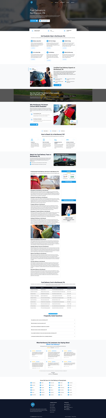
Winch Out (52, 412)
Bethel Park (42, 392)
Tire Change (53, 404)
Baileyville (42, 387)
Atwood (42, 385)
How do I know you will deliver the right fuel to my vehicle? (40, 326)
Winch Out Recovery (69, 52)
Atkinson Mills (34, 394)
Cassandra (52, 392)
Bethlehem (42, 394)
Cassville (61, 382)
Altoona (33, 392)
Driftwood (70, 394)
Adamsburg (33, 382)
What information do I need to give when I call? (38, 323)
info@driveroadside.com (69, 407)
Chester (61, 394)
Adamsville (33, 385)
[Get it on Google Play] (73, 96)
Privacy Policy (74, 416)
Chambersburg (62, 387)
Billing (68, 2)
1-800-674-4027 (34, 143)
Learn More (33, 59)
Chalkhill (61, 385)
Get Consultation (33, 124)
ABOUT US (56, 2)
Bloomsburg (52, 385)
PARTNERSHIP (62, 2)
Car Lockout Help (36, 52)
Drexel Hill (70, 392)
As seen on (53, 372)
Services (72, 2)
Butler (51, 387)
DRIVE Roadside (34, 416)
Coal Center (70, 382)
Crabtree (70, 387)
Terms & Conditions (68, 416)
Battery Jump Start (37, 41)
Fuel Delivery (51, 52)
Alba (32, 387)
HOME (52, 2)
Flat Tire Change (52, 41)
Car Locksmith (53, 410)
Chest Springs (62, 392)
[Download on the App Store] (66, 96)
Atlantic (42, 382)
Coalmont (70, 385)
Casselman (52, 394)
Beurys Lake (52, 382)
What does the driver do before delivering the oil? (39, 329)
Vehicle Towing (68, 41)
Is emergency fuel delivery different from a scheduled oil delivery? (41, 336)
